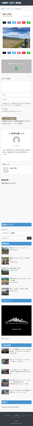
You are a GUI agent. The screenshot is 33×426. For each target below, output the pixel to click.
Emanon (20, 423)
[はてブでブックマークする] (14, 23)
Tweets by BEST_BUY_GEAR (10, 407)
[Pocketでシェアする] (19, 23)
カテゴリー (4, 229)
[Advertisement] (16, 204)
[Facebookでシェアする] (9, 23)
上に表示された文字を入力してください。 (11, 111)
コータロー (27, 16)
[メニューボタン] (30, 3)
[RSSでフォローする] (16, 68)
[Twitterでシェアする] (4, 23)
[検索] (29, 238)
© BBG (16, 421)
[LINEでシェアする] (28, 23)
